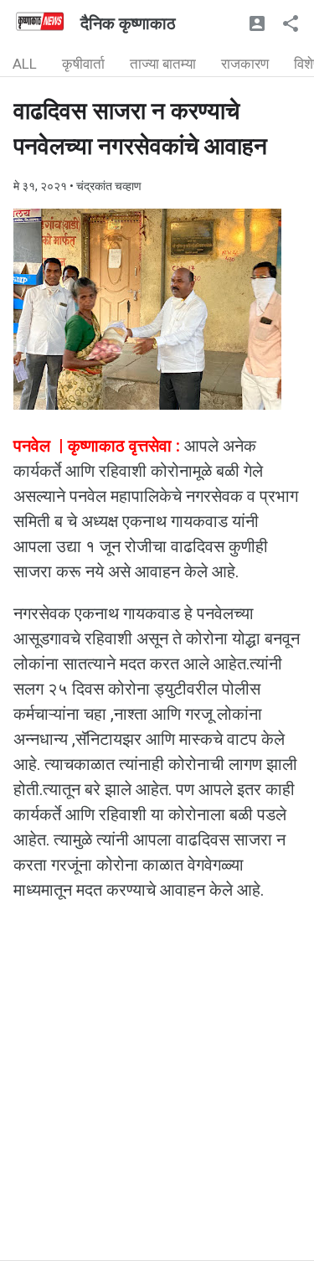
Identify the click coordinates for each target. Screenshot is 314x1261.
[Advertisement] (157, 1103)
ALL (25, 63)
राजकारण (245, 63)
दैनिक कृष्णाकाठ (128, 23)
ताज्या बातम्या (163, 63)
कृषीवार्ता (83, 63)
